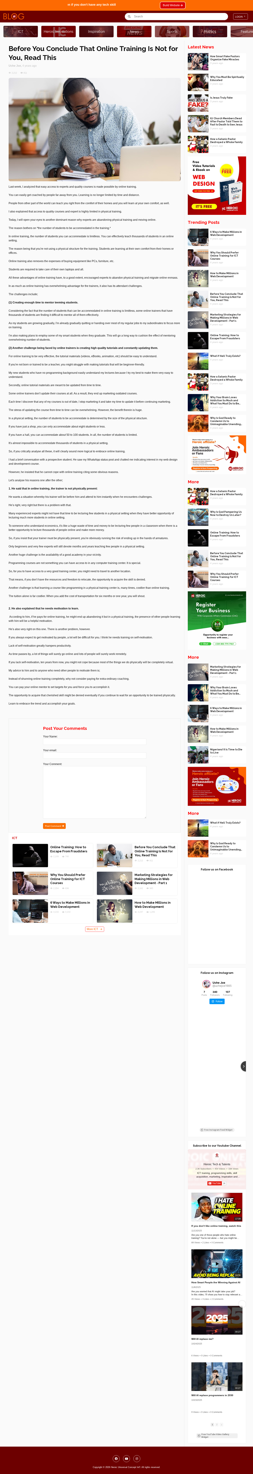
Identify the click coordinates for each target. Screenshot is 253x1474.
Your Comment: (52, 764)
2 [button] (216, 1425)
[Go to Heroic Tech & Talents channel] (217, 1155)
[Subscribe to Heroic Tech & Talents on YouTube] (216, 1183)
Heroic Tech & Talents (217, 1164)
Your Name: (50, 736)
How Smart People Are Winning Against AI (215, 1282)
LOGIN (240, 16)
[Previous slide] (188, 1066)
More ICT (95, 929)
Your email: (50, 750)
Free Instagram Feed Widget (218, 1130)
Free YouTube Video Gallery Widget (215, 1435)
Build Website (172, 5)
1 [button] (212, 1425)
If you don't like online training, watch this (216, 1226)
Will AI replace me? (202, 1339)
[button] (191, 1304)
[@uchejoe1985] (206, 984)
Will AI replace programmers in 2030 (212, 1395)
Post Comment (53, 826)
